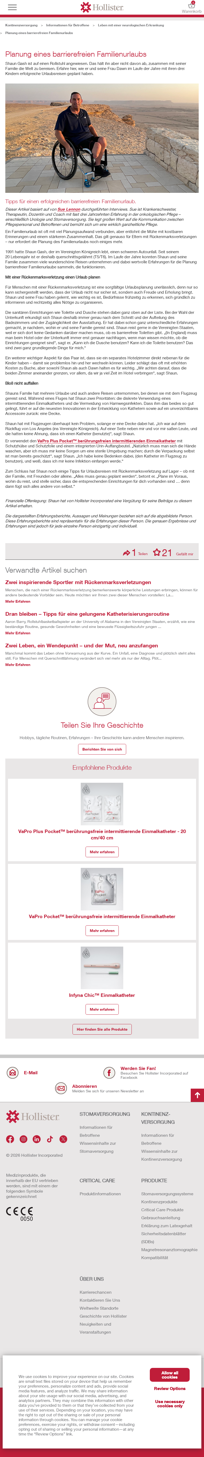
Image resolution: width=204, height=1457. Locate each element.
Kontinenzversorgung (21, 25)
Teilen (139, 552)
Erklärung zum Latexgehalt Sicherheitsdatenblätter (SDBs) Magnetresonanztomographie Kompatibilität (167, 1241)
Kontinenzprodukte (159, 1201)
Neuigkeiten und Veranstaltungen (95, 1327)
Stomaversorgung (105, 1114)
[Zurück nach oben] (197, 1095)
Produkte (154, 1180)
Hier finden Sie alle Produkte (102, 1029)
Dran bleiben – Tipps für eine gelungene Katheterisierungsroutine (87, 613)
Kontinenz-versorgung (158, 1118)
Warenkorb (192, 7)
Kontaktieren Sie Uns (100, 1299)
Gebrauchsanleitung (160, 1217)
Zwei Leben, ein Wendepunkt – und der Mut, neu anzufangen (81, 645)
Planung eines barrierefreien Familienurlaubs (39, 33)
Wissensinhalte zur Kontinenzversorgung (161, 1155)
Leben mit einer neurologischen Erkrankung (131, 25)
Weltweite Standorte (99, 1307)
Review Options (170, 1388)
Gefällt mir (177, 552)
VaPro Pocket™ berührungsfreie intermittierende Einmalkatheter (102, 916)
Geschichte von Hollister (103, 1315)
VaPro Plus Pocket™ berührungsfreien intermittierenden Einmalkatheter (106, 440)
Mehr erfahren (102, 852)
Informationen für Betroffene (67, 25)
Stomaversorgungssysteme (167, 1193)
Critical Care (97, 1180)
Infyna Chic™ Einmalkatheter (102, 995)
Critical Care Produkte (162, 1209)
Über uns (92, 1279)
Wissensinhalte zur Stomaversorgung (98, 1147)
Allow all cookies (170, 1374)
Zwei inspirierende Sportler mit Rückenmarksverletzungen (78, 582)
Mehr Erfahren (17, 601)
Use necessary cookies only (170, 1403)
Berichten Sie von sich (102, 749)
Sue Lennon (68, 209)
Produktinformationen (100, 1193)
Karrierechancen (96, 1291)
